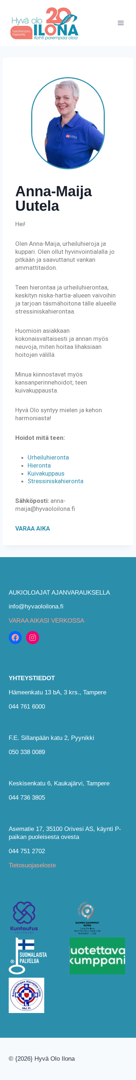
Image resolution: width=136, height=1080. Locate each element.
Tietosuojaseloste (32, 865)
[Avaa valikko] (120, 22)
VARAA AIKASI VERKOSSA (46, 620)
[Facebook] (15, 637)
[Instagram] (32, 637)
